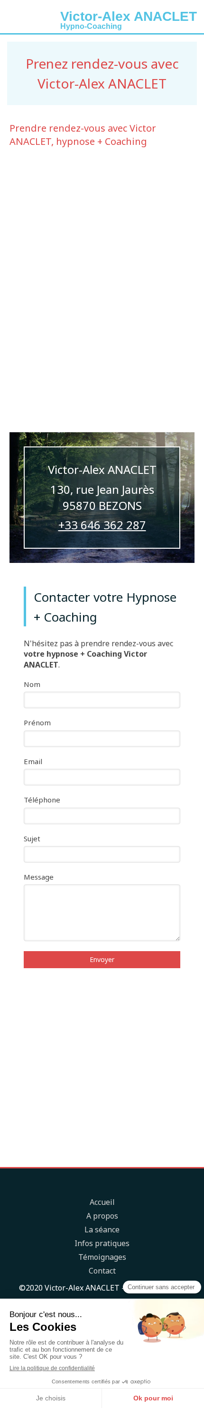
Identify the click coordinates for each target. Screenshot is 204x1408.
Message (39, 877)
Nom (32, 684)
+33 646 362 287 (102, 525)
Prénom (37, 722)
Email (33, 761)
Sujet (32, 838)
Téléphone (42, 799)
